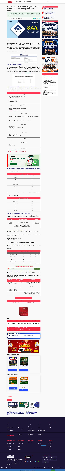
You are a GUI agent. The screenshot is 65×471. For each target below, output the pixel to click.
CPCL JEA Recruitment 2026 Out (49, 12)
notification (10, 396)
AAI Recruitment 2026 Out (29, 335)
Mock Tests (50, 442)
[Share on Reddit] (36, 18)
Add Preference (37, 268)
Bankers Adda (20, 435)
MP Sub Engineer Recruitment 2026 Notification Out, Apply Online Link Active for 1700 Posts (50, 90)
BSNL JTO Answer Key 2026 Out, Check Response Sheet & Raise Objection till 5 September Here (49, 77)
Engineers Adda (30, 434)
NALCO (50, 427)
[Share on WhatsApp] (33, 18)
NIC (49, 424)
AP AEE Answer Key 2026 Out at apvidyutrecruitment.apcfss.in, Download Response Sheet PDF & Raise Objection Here (49, 81)
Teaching (19, 446)
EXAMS (16, 1)
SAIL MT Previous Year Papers (32, 302)
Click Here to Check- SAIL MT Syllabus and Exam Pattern (24, 266)
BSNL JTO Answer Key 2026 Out (49, 8)
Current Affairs (40, 434)
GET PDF (53, 470)
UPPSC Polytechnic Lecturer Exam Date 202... (34, 408)
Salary (19, 427)
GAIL (49, 426)
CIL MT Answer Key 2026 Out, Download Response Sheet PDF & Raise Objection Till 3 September (49, 85)
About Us (39, 442)
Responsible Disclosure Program (39, 467)
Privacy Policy (62, 467)
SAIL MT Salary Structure (16, 302)
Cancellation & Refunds (48, 467)
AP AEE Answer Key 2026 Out (49, 9)
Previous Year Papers (27, 1)
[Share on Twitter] (39, 18)
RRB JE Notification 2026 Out (49, 18)
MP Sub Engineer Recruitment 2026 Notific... (12, 408)
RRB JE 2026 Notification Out (13, 335)
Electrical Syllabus (10, 430)
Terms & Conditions (56, 467)
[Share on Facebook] (38, 18)
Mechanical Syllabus (10, 427)
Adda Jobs (29, 435)
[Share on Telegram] (35, 18)
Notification (9, 424)
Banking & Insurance (21, 442)
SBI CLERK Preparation (10, 443)
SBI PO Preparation (10, 442)
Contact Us (40, 443)
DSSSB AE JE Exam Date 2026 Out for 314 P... (23, 408)
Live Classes (50, 443)
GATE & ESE (30, 442)
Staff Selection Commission (22, 443)
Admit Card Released (12, 110)
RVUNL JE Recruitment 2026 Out (49, 16)
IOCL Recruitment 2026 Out (48, 13)
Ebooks (50, 446)
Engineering (19, 449)
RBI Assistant (9, 449)
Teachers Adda (20, 434)
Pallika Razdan (10, 18)
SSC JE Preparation (10, 446)
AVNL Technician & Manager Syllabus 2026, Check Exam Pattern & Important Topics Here (49, 93)
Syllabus (20, 1)
